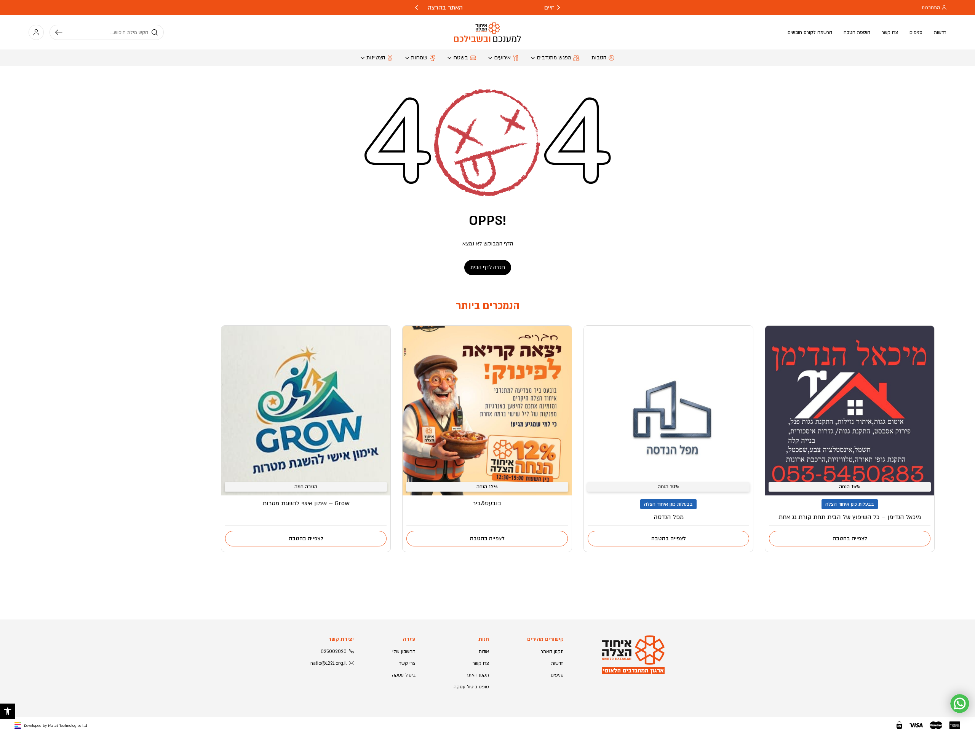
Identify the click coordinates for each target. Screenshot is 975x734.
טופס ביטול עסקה (471, 687)
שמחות (419, 57)
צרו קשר (890, 32)
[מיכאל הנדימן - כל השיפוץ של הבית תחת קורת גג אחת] (850, 410)
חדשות (940, 32)
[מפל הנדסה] (668, 410)
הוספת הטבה (857, 32)
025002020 (334, 651)
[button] (7, 711)
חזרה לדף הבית (487, 267)
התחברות (931, 8)
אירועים (502, 57)
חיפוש (61, 32)
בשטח (460, 57)
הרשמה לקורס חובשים (810, 32)
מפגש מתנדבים (554, 57)
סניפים (915, 32)
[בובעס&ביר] (487, 410)
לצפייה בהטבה (850, 538)
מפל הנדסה (669, 517)
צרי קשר (407, 663)
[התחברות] (36, 32)
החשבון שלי (404, 651)
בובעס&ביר (487, 503)
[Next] (416, 7)
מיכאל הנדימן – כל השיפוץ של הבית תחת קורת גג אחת (849, 517)
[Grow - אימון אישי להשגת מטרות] (306, 410)
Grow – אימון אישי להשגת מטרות (306, 503)
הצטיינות (375, 57)
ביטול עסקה (404, 675)
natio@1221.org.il (328, 663)
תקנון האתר (552, 651)
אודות (484, 651)
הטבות (598, 57)
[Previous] (558, 7)
